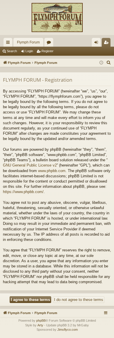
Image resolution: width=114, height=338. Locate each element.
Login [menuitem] (97, 43)
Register (47, 51)
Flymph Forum (28, 42)
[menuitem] (108, 62)
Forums (50, 43)
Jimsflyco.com (67, 329)
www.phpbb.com (51, 171)
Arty (40, 325)
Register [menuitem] (107, 43)
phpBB (41, 320)
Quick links (9, 43)
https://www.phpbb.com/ (23, 192)
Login (29, 51)
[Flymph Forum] (57, 17)
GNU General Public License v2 (30, 165)
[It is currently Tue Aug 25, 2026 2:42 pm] (101, 62)
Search (12, 51)
